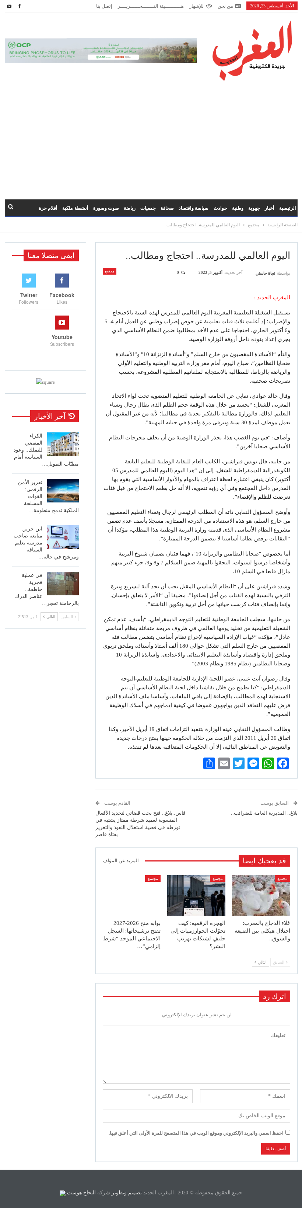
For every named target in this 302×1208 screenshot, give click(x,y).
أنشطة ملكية (75, 208)
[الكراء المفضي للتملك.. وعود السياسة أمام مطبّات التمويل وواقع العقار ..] (63, 444)
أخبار (269, 208)
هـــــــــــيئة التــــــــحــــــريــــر (151, 6)
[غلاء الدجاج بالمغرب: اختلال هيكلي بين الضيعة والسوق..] (261, 895)
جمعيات (148, 208)
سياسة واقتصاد (193, 208)
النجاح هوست (81, 1192)
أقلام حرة (48, 208)
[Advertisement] (151, 136)
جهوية (254, 208)
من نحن (225, 6)
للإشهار (196, 6)
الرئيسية (287, 208)
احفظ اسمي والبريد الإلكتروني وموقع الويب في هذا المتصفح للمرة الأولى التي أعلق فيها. (196, 1133)
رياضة (130, 208)
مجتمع (109, 271)
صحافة (167, 208)
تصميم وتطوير (127, 1192)
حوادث (220, 208)
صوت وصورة (106, 208)
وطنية (237, 208)
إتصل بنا (104, 6)
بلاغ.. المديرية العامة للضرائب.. (264, 813)
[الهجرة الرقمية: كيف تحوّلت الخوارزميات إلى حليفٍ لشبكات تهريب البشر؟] (196, 895)
